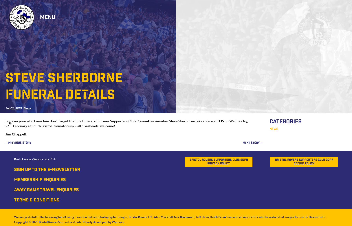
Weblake (118, 222)
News (28, 108)
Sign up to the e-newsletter (47, 170)
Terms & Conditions (36, 200)
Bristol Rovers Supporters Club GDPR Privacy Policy (219, 162)
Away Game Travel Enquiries (46, 190)
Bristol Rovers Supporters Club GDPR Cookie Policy (304, 162)
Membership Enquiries (40, 180)
